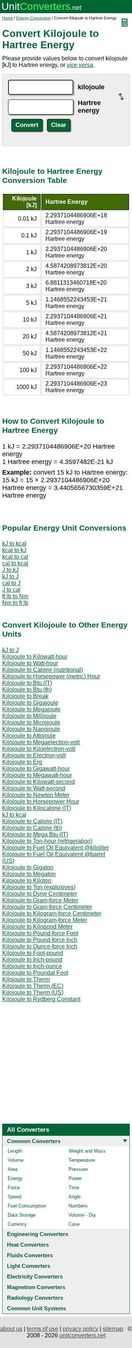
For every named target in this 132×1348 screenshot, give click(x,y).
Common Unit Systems (36, 1308)
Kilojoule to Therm (26, 979)
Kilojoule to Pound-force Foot (40, 933)
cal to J (11, 583)
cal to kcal (15, 563)
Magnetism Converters (36, 1287)
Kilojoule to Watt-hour (30, 663)
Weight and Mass (87, 1151)
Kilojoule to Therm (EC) (32, 986)
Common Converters (33, 1141)
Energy (15, 1178)
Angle (75, 1196)
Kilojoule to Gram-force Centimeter (47, 907)
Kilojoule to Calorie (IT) (32, 821)
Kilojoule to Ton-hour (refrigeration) (47, 841)
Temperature (82, 1160)
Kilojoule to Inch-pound (32, 959)
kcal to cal (15, 557)
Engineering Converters (37, 1234)
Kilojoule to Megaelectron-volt (41, 742)
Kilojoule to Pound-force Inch (39, 940)
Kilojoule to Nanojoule (31, 729)
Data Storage (22, 1215)
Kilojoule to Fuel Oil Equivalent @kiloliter (55, 848)
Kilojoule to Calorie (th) (32, 828)
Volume (15, 1160)
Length (15, 1151)
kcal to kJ (14, 550)
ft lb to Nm (15, 596)
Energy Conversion (33, 18)
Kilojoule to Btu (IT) (27, 683)
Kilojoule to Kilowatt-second (38, 782)
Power (75, 1178)
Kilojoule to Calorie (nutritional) (42, 670)
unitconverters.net (82, 1335)
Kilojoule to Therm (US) (32, 992)
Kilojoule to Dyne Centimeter (39, 894)
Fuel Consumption (27, 1206)
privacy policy (80, 1329)
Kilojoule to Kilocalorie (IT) (36, 808)
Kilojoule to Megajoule (31, 709)
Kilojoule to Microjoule (31, 722)
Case (74, 1224)
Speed (14, 1196)
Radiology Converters (35, 1298)
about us (11, 1329)
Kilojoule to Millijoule (29, 716)
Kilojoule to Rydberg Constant (41, 999)
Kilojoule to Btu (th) (27, 689)
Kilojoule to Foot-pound (32, 953)
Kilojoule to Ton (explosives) (39, 887)
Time (74, 1187)
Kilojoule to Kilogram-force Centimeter (51, 913)
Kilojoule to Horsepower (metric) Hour (51, 676)
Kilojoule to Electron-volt (34, 755)
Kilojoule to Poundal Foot (35, 973)
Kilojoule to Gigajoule (30, 703)
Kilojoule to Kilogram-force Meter (44, 920)
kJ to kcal (14, 543)
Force (14, 1187)
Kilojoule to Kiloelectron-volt (38, 749)
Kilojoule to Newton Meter (35, 795)
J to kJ (10, 570)
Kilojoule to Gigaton (28, 867)
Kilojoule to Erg (22, 762)
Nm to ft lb (15, 603)
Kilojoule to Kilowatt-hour (34, 657)
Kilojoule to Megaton (29, 874)
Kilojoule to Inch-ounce (32, 966)
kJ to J (10, 576)
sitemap (113, 1329)
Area (13, 1169)
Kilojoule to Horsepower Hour (40, 801)
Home (7, 18)
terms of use (42, 1329)
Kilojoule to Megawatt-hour (37, 775)
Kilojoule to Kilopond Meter (37, 927)
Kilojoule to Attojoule (29, 736)
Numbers (78, 1206)
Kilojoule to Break (25, 696)
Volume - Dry (82, 1215)
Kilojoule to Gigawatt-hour (36, 768)
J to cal (11, 590)
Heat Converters (28, 1245)
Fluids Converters (30, 1255)
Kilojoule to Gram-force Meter (40, 900)
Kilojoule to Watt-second (33, 788)
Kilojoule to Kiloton (26, 880)
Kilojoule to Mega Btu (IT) (35, 834)
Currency (17, 1224)
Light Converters (28, 1266)
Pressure (78, 1169)
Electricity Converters (35, 1276)
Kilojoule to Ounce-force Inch (39, 946)
